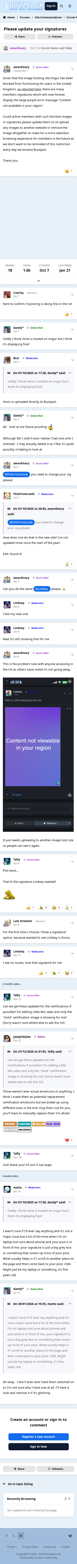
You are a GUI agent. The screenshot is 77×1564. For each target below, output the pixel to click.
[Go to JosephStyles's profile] (7, 1038)
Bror (16, 358)
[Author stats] (72, 69)
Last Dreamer (22, 921)
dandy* (18, 328)
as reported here (29, 89)
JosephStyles (22, 1037)
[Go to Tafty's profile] (7, 861)
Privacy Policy (30, 1547)
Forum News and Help (56, 48)
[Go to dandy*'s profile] (7, 329)
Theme (11, 1547)
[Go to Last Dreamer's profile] (7, 922)
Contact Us (49, 1547)
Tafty (16, 859)
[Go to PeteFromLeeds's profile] (7, 495)
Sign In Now (38, 1446)
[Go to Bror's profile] (7, 360)
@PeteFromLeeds (16, 474)
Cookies (65, 1547)
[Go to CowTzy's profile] (7, 294)
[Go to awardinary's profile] (6, 48)
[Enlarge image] (10, 1124)
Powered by (38, 1557)
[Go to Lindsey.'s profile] (7, 604)
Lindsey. (19, 603)
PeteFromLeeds (24, 494)
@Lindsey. (42, 589)
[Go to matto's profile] (7, 1189)
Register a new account (38, 1437)
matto (17, 1187)
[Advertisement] (38, 217)
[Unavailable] (38, 755)
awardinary (21, 67)
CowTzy (18, 293)
